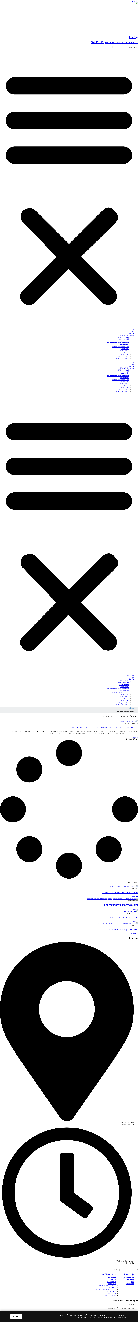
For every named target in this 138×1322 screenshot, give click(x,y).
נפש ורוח (126, 353)
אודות (132, 331)
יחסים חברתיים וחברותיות (120, 347)
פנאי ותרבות (125, 354)
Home (131, 708)
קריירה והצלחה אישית (122, 358)
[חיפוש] (112, 47)
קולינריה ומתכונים (123, 356)
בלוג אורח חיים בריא (127, 335)
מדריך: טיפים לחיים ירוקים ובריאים (124, 917)
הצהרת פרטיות (129, 1276)
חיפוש (136, 47)
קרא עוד (76, 1318)
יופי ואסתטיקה (124, 345)
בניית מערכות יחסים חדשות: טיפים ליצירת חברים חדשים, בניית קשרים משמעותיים (105, 727)
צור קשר (131, 333)
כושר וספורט (125, 349)
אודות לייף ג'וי (129, 1280)
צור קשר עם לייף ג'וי (127, 1278)
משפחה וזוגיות (124, 351)
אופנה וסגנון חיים (123, 337)
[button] (69, 187)
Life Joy (133, 37)
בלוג (132, 1282)
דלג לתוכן (135, 1)
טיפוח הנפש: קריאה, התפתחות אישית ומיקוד (120, 929)
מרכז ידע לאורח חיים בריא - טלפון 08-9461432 (114, 42)
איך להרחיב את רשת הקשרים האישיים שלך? (120, 892)
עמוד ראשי (130, 329)
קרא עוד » (134, 737)
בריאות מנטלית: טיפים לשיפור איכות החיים (121, 905)
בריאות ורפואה (124, 341)
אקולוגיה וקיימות (124, 339)
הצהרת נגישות (129, 1274)
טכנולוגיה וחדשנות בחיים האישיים (118, 343)
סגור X (16, 1316)
